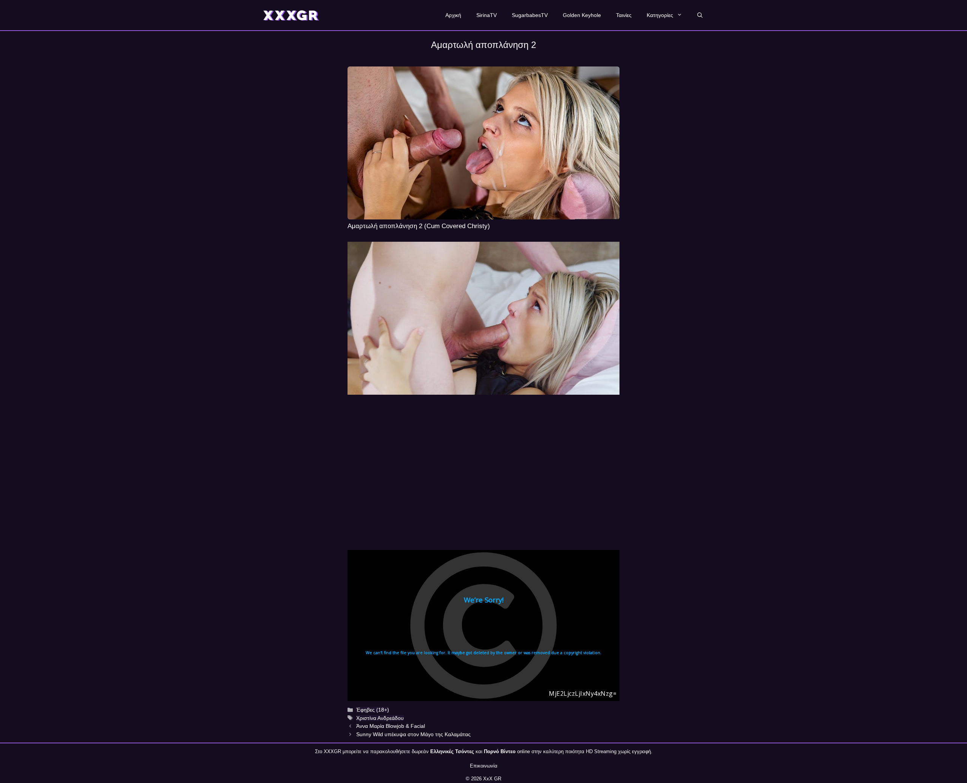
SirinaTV (486, 15)
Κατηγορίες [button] (660, 15)
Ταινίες (624, 15)
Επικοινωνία (483, 766)
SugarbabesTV (530, 15)
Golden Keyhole (582, 15)
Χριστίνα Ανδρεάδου (380, 718)
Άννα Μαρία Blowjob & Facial (390, 726)
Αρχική (453, 15)
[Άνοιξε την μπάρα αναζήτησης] (700, 15)
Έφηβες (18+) (372, 710)
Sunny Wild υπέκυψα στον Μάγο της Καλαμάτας (413, 734)
